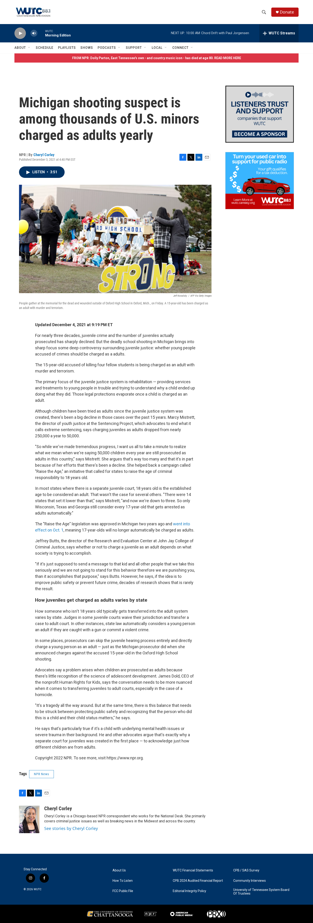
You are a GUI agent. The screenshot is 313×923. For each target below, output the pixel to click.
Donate (287, 12)
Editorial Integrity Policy (189, 891)
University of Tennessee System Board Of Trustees (261, 891)
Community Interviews (249, 880)
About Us (119, 870)
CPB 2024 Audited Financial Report (198, 880)
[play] (20, 33)
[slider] (41, 33)
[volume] (34, 33)
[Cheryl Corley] (29, 819)
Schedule (44, 48)
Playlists (67, 48)
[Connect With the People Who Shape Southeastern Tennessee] (259, 114)
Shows (86, 48)
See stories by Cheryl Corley (71, 828)
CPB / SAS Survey (246, 870)
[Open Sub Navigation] (29, 48)
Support (134, 48)
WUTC (37, 889)
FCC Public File (123, 891)
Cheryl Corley (44, 154)
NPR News (41, 774)
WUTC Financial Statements (193, 870)
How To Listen (123, 880)
